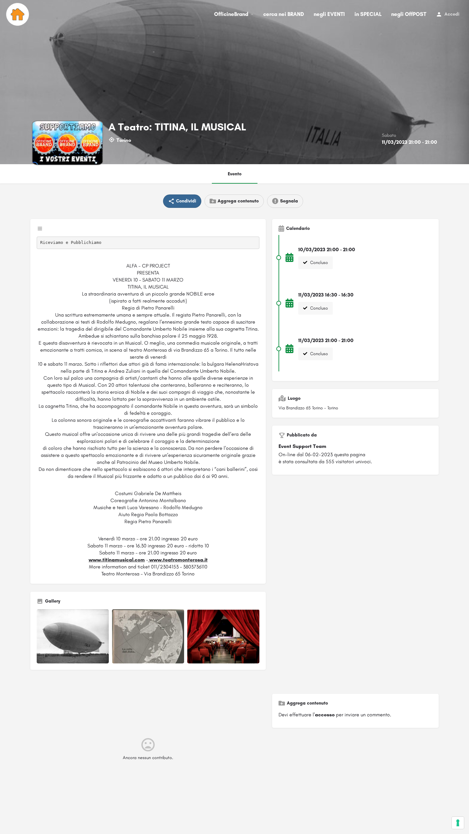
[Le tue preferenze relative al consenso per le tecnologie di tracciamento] (458, 823)
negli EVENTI (329, 14)
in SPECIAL (368, 14)
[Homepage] (18, 14)
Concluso (318, 262)
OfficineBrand (231, 14)
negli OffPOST (408, 14)
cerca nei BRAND (283, 14)
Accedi (451, 14)
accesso (325, 715)
